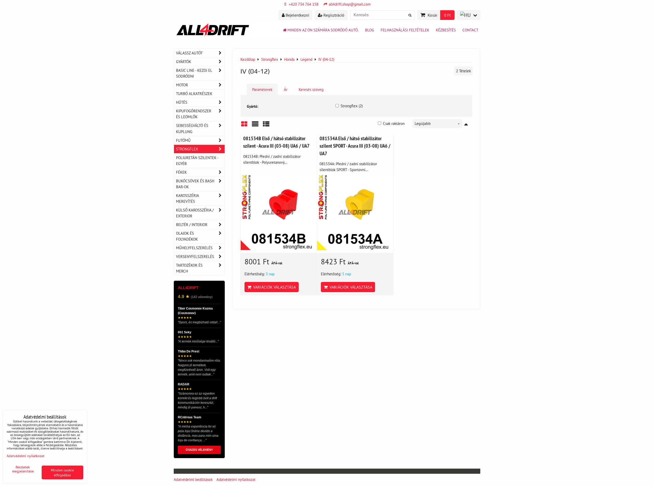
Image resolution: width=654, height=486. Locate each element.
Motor (182, 84)
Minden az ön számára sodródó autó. (322, 29)
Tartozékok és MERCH (189, 268)
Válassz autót (189, 52)
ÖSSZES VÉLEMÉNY (199, 449)
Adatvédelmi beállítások (193, 479)
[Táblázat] (266, 126)
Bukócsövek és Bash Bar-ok (195, 183)
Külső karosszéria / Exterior (195, 212)
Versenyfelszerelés (195, 256)
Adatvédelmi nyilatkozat (235, 479)
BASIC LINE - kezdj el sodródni (194, 73)
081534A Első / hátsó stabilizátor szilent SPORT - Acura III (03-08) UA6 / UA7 (355, 146)
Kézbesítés (446, 29)
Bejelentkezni (297, 15)
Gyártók (183, 61)
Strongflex (187, 148)
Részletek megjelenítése (23, 469)
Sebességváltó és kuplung (192, 128)
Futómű (183, 140)
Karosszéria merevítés (187, 198)
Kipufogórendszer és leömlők (193, 113)
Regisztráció (333, 15)
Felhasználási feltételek (405, 29)
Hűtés (181, 102)
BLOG (369, 29)
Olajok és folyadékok (187, 236)
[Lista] (255, 126)
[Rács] (244, 126)
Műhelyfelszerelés (194, 247)
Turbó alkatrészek (194, 93)
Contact (470, 29)
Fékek (181, 172)
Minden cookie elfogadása (62, 472)
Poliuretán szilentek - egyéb (197, 160)
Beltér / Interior (191, 224)
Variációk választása (273, 287)
